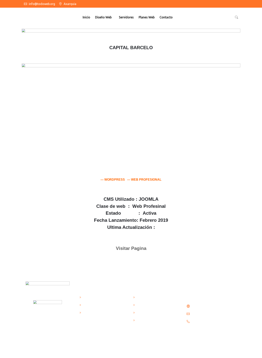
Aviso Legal (90, 297)
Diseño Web (103, 17)
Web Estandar (146, 304)
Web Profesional (147, 312)
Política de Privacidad (97, 312)
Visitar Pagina (131, 248)
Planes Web (147, 17)
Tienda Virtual (146, 320)
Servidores (126, 17)
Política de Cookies (95, 304)
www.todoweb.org (204, 306)
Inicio (86, 17)
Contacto (166, 17)
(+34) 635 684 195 (203, 321)
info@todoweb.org (42, 4)
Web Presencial (146, 297)
